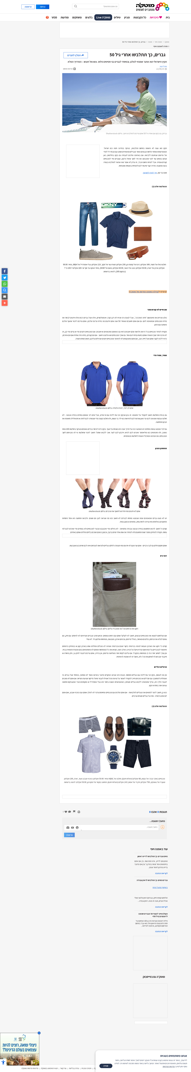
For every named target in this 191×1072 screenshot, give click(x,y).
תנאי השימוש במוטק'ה (49, 1068)
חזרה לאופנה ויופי (160, 46)
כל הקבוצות (139, 17)
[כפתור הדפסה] (79, 811)
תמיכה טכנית (86, 1068)
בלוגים (89, 17)
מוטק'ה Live (103, 17)
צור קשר (63, 1068)
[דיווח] (74, 811)
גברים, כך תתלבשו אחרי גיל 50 (133, 42)
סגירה (105, 1065)
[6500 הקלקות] (19, 1049)
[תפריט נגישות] (3, 1062)
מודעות (65, 17)
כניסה (42, 6)
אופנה (150, 42)
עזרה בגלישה (74, 1068)
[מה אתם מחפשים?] (5, 290)
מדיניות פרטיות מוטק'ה (29, 1068)
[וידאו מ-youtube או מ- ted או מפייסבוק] (72, 827)
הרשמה (28, 6)
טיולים (117, 17)
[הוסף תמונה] (67, 827)
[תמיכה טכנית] (47, 17)
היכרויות (154, 17)
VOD (54, 17)
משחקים (77, 17)
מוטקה (166, 42)
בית (168, 17)
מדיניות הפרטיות (169, 1066)
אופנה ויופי (158, 42)
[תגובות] (69, 811)
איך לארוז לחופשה (150, 172)
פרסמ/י (69, 834)
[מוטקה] (153, 7)
